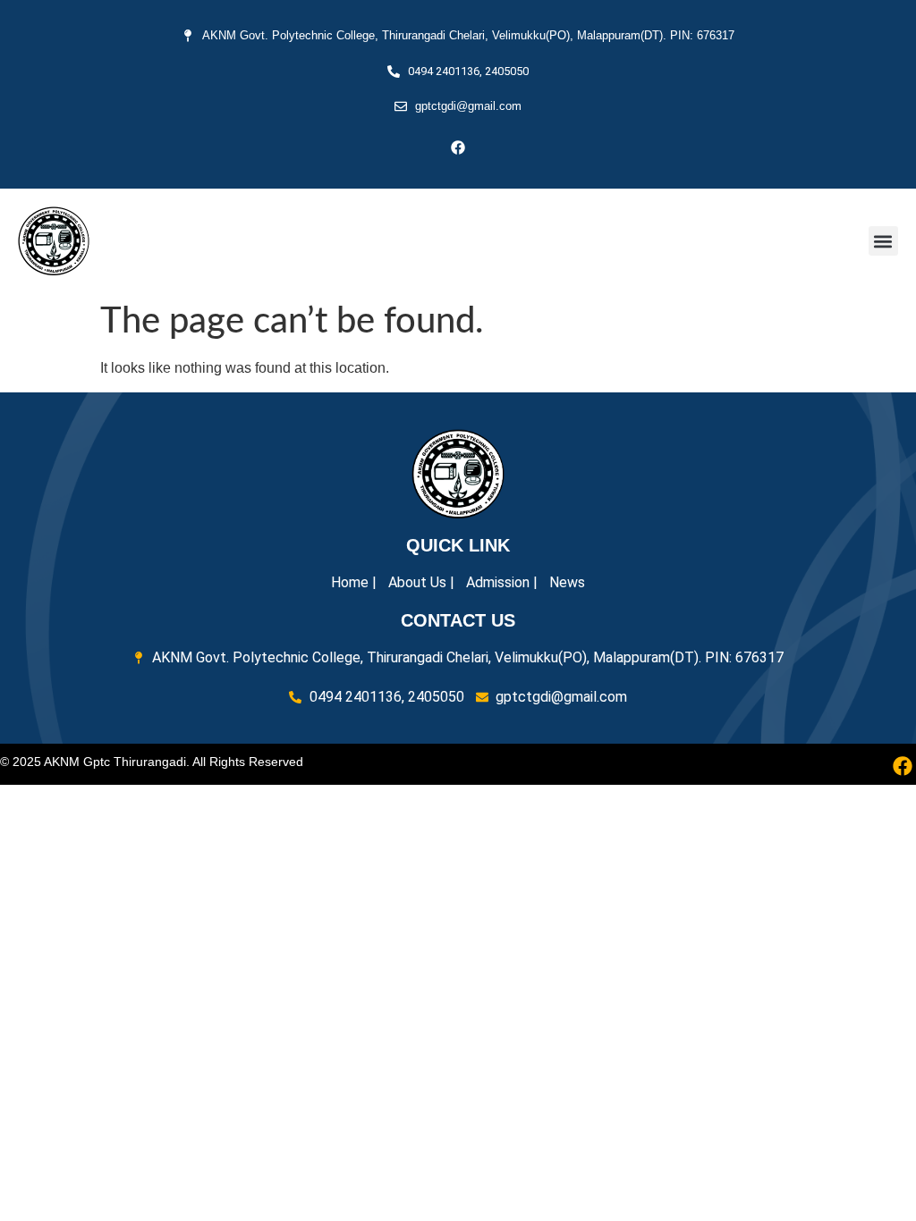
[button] (883, 241)
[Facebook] (458, 147)
